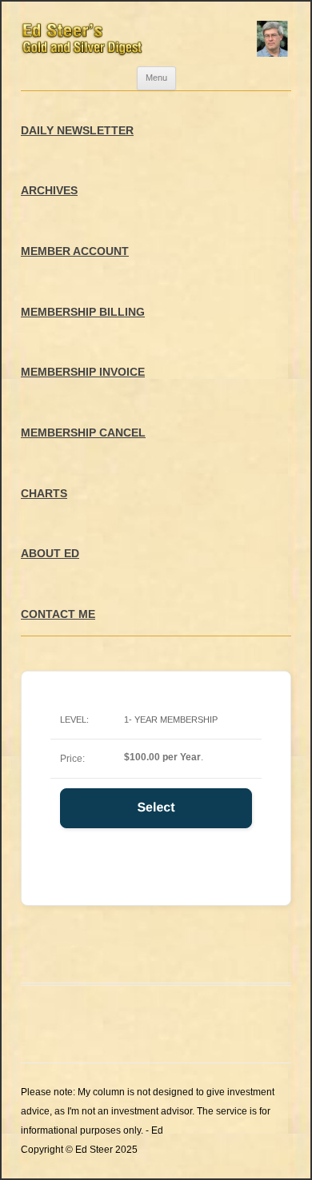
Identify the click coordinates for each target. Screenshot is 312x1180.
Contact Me (58, 614)
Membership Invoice (83, 371)
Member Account (75, 251)
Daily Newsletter (77, 130)
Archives (49, 190)
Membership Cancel (83, 432)
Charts (44, 493)
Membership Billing (83, 311)
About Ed (50, 553)
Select (155, 808)
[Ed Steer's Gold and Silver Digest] (156, 34)
